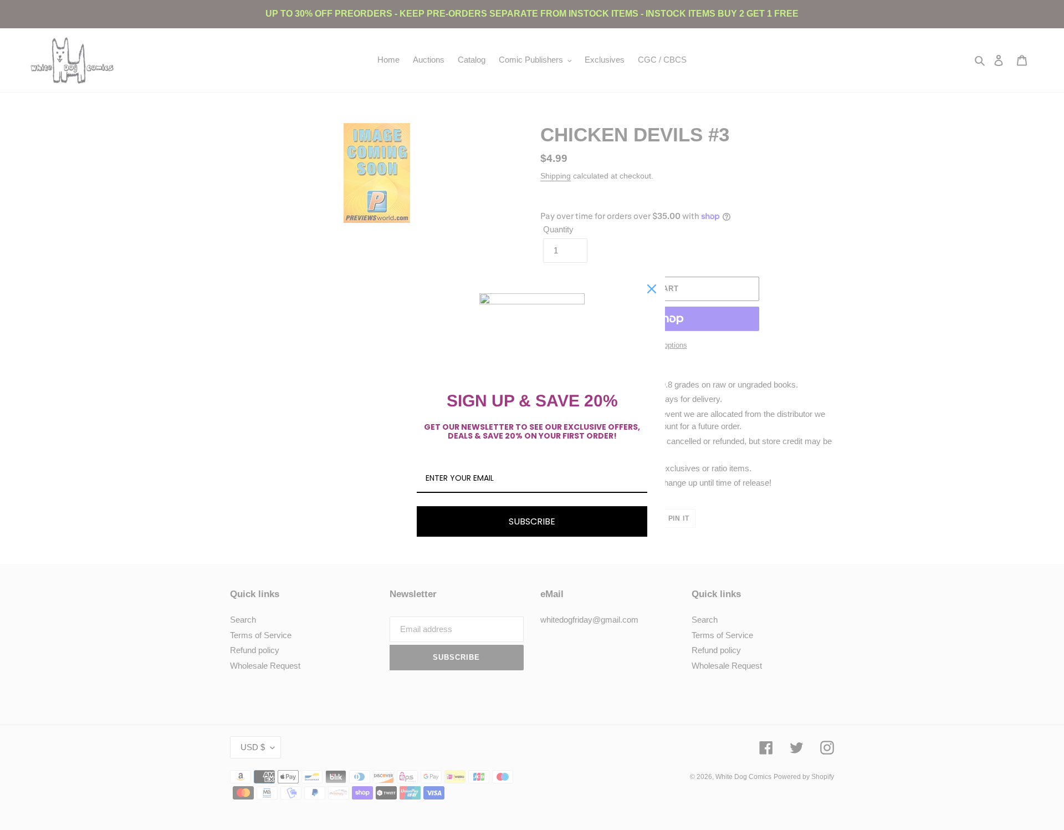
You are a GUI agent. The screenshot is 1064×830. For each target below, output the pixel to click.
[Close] (651, 289)
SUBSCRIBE (532, 521)
